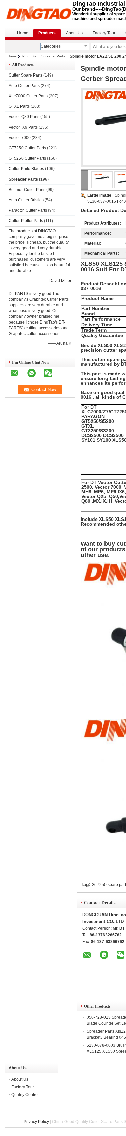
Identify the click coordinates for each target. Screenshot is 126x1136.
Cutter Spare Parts (25, 75)
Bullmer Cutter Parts (27, 189)
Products (47, 33)
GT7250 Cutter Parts (27, 148)
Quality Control (25, 1094)
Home (22, 33)
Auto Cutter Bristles (26, 200)
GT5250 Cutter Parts (27, 158)
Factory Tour (104, 33)
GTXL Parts (19, 106)
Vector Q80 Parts (24, 116)
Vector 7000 (20, 137)
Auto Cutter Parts (24, 85)
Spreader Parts (53, 56)
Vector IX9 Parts (23, 127)
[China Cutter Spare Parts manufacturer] (38, 13)
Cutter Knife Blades (26, 168)
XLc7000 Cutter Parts (28, 96)
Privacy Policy (36, 1121)
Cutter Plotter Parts (26, 220)
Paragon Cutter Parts (28, 210)
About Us (74, 33)
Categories (51, 46)
